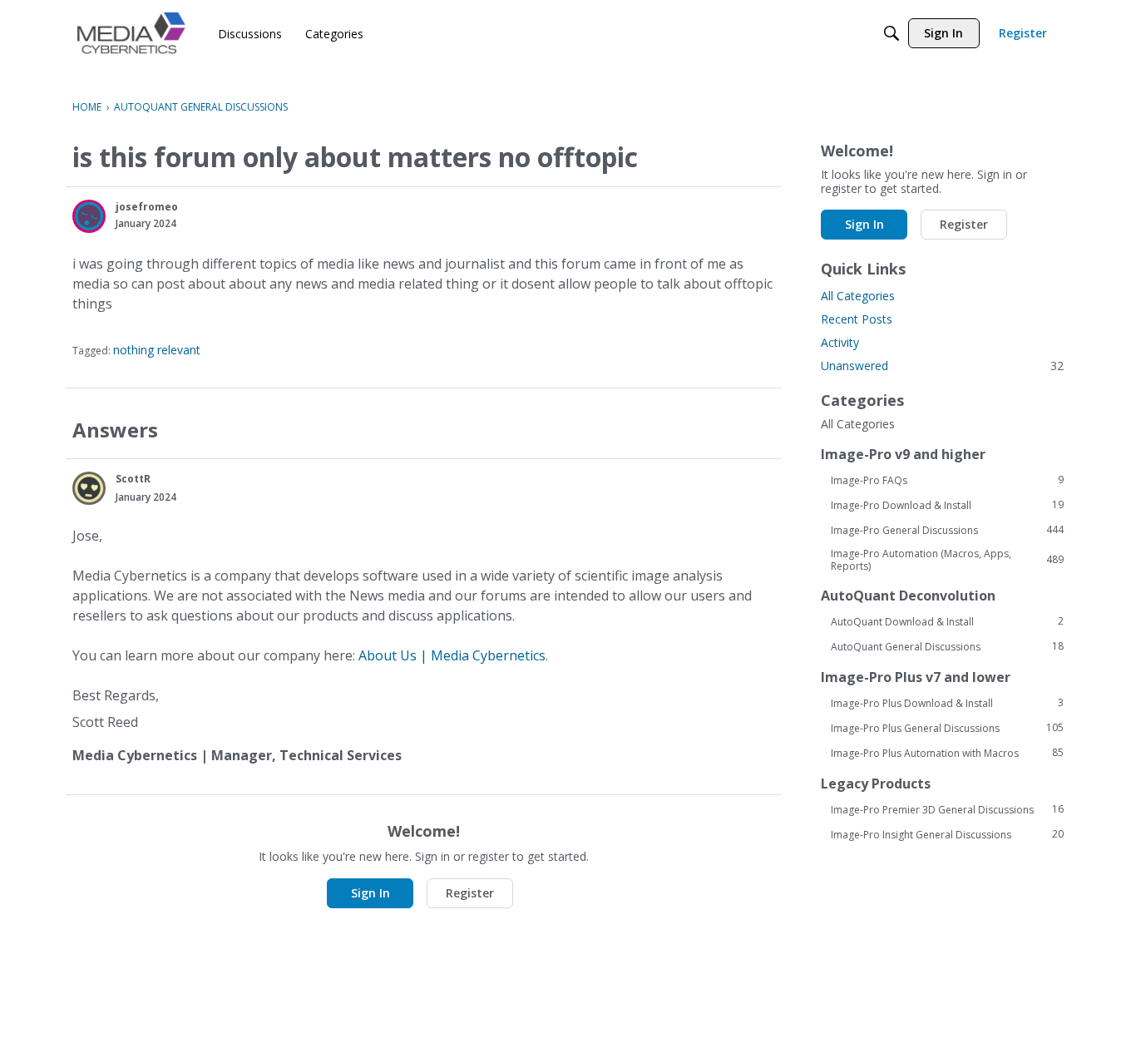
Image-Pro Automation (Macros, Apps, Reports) (947, 559)
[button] (89, 216)
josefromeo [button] (147, 207)
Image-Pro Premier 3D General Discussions (947, 809)
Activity (840, 342)
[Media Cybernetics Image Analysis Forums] (131, 33)
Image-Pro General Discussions (947, 529)
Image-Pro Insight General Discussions (947, 834)
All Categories (858, 296)
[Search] (891, 33)
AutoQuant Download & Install (947, 621)
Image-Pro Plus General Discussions (947, 727)
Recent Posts (856, 319)
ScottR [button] (133, 479)
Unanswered (942, 365)
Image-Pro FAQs (947, 479)
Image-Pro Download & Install (947, 504)
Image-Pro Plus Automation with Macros (947, 752)
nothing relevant (156, 350)
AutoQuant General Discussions (947, 646)
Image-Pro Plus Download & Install (947, 702)
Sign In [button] (370, 893)
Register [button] (470, 893)
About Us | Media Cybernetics (452, 655)
